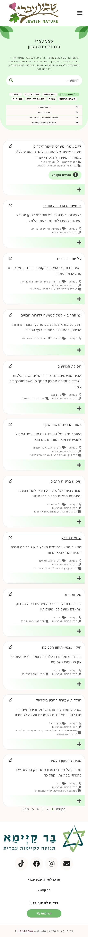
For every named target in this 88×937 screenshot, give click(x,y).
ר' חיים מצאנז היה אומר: (62, 205)
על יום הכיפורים (69, 258)
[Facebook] (36, 863)
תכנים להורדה (35, 99)
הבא (26, 809)
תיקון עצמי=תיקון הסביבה (61, 647)
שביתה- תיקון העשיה (65, 760)
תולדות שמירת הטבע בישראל (58, 700)
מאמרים (15, 94)
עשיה (52, 99)
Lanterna (25, 931)
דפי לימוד (49, 94)
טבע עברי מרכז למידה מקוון (44, 43)
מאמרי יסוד (32, 94)
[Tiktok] (21, 863)
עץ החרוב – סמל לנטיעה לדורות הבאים (51, 315)
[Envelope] (66, 863)
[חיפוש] (11, 80)
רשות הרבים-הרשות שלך (62, 424)
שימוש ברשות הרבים (66, 481)
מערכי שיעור (68, 99)
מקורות (17, 99)
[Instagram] (51, 863)
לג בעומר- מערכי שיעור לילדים (57, 146)
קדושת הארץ (71, 537)
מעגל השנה (44, 107)
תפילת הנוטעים (69, 366)
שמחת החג (73, 594)
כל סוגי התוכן (68, 94)
